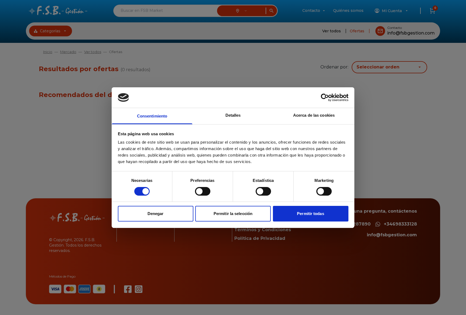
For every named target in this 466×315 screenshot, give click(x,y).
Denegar (156, 213)
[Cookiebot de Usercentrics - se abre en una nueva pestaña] (324, 98)
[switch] (202, 191)
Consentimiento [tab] (152, 116)
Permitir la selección (233, 213)
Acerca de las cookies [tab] (314, 115)
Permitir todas (310, 213)
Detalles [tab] (233, 115)
